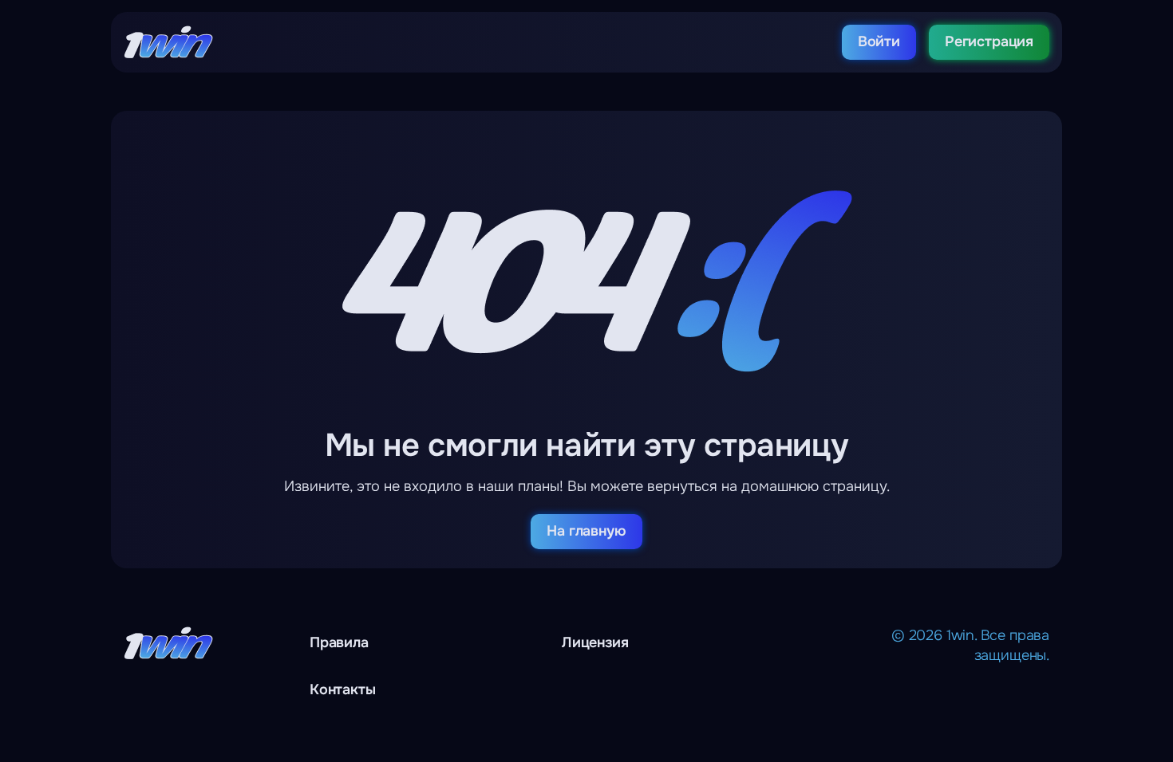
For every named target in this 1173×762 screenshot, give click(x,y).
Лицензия (595, 642)
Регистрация (989, 41)
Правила (339, 642)
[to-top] (1040, 714)
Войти (879, 41)
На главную (586, 531)
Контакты (343, 689)
